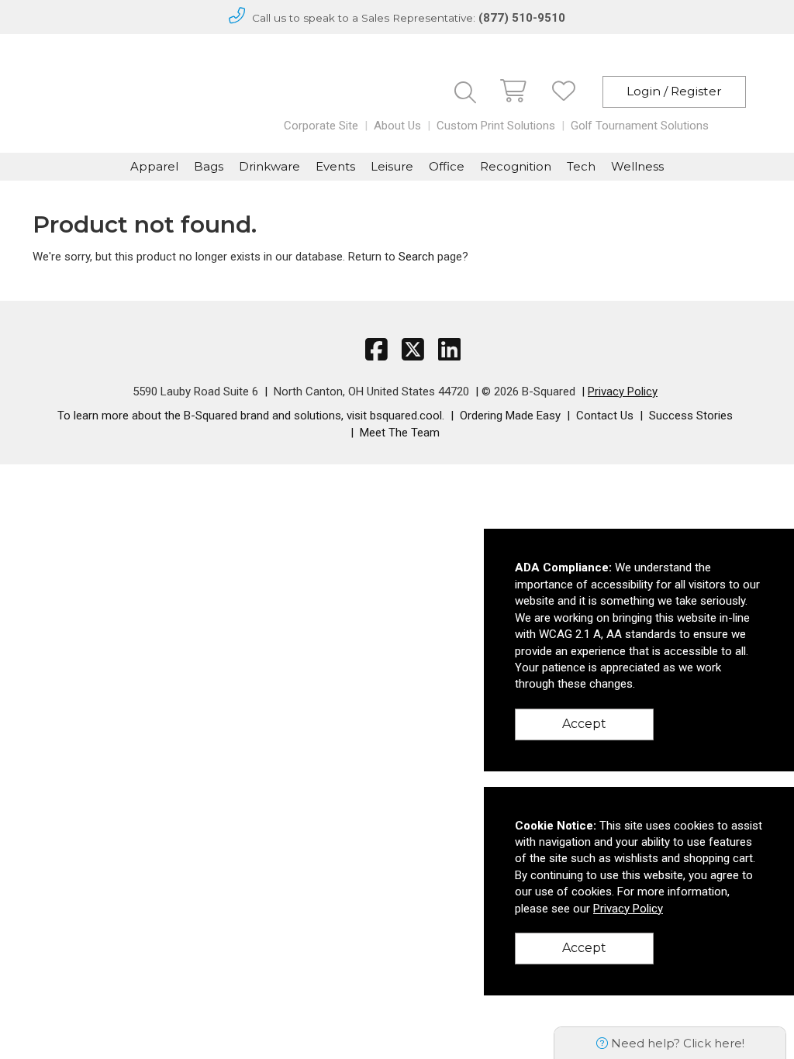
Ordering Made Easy (510, 416)
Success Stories (691, 416)
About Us (397, 126)
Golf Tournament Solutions (640, 126)
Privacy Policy (623, 391)
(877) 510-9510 (521, 18)
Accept (584, 723)
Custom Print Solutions (496, 126)
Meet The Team (400, 433)
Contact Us (604, 416)
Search (416, 257)
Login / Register (674, 91)
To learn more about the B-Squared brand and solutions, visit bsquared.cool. (250, 416)
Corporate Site (321, 126)
